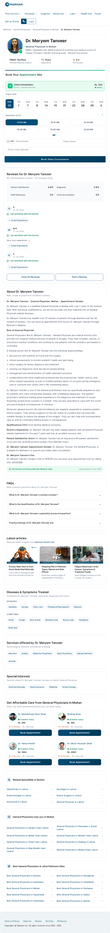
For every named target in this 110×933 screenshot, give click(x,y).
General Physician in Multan (46, 29)
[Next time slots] (102, 115)
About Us (27, 921)
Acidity (25, 653)
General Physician (21, 29)
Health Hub (86, 13)
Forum (98, 13)
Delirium (77, 607)
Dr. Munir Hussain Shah (79, 743)
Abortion (13, 653)
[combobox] (10, 141)
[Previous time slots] (98, 115)
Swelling (12, 607)
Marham (7, 29)
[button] (23, 21)
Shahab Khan (74, 714)
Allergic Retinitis (84, 653)
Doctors (38, 921)
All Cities (50, 921)
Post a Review (79, 277)
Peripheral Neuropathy (58, 607)
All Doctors (62, 921)
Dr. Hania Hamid (26, 743)
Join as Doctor (12, 21)
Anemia (12, 661)
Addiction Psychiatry (42, 653)
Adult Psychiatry (64, 653)
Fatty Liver (38, 607)
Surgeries (45, 13)
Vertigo (24, 607)
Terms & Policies (12, 921)
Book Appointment (30, 732)
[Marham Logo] (13, 5)
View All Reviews (30, 277)
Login (31, 21)
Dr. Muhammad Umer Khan (32, 714)
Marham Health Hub (44, 542)
